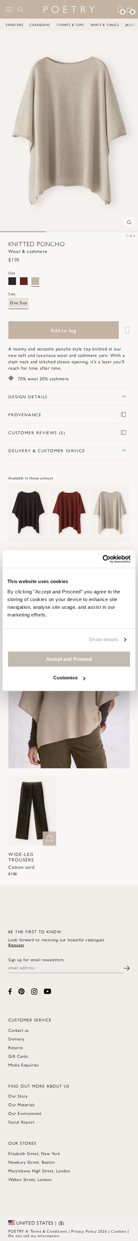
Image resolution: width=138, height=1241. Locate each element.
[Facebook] (10, 991)
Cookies (118, 1231)
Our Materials (21, 1104)
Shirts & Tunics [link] (94, 24)
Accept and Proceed (69, 659)
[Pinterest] (21, 991)
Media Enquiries (23, 1065)
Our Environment (24, 1113)
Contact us (18, 1030)
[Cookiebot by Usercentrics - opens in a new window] (102, 559)
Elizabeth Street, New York (34, 1153)
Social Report (21, 1122)
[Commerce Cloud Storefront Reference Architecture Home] (69, 9)
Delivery (16, 1039)
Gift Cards (18, 1056)
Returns (15, 1047)
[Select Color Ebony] (12, 281)
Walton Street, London (30, 1179)
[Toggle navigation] (9, 9)
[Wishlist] (125, 330)
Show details (103, 639)
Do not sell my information (33, 1235)
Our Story (18, 1096)
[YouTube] (47, 991)
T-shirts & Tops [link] (60, 24)
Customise (65, 677)
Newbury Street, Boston (31, 1162)
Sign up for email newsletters (36, 959)
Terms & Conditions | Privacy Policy (63, 1231)
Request (16, 945)
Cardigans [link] (30, 24)
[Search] (20, 9)
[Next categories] (133, 25)
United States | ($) (40, 1223)
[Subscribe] (127, 967)
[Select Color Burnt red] (24, 281)
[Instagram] (34, 991)
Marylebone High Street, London (39, 1171)
